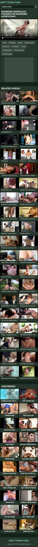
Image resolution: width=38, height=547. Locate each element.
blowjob (13, 43)
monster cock (20, 50)
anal (21, 43)
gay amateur (30, 43)
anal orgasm (8, 54)
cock (24, 46)
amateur (16, 46)
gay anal (6, 46)
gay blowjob (7, 50)
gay (5, 43)
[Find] (35, 6)
